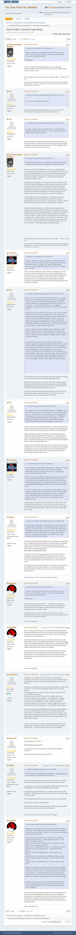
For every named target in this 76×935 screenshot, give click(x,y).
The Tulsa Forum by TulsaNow (21, 7)
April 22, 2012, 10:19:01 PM (31, 119)
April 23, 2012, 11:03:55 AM (31, 820)
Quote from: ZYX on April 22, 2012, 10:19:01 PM (39, 256)
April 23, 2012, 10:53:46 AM (31, 674)
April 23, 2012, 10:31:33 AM (31, 627)
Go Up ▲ (70, 933)
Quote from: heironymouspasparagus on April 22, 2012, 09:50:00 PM (45, 521)
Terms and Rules (62, 933)
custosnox (13, 253)
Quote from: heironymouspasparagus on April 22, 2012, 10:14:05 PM (45, 123)
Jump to (44, 922)
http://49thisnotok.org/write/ (33, 745)
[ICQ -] (7, 694)
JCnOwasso (13, 674)
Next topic (66, 34)
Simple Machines (17, 933)
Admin (28, 25)
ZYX (10, 91)
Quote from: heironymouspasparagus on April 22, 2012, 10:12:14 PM (45, 95)
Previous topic (57, 34)
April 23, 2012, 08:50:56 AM (31, 460)
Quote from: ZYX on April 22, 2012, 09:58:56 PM (39, 48)
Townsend (13, 738)
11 (28, 39)
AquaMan (12, 583)
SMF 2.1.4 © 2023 (8, 933)
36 (34, 39)
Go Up (7, 911)
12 (30, 39)
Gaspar (11, 517)
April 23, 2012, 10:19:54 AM (31, 583)
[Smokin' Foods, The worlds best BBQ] (7, 541)
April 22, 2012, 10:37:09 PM (31, 252)
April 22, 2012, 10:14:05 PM (31, 44)
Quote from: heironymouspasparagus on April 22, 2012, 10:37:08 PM (45, 294)
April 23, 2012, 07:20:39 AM (31, 402)
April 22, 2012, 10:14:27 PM (31, 91)
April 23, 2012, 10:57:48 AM (31, 738)
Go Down (8, 39)
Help (55, 933)
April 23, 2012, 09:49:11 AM (31, 517)
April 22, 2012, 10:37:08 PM (31, 154)
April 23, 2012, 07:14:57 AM (31, 290)
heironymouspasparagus (14, 45)
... (21, 39)
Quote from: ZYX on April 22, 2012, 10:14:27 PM (39, 158)
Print (68, 39)
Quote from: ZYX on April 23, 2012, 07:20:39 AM (39, 463)
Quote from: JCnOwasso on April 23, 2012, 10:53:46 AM (41, 824)
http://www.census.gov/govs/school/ (35, 550)
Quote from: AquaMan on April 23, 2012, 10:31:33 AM (41, 769)
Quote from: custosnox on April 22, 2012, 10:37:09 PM (41, 406)
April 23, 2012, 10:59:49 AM (31, 765)
